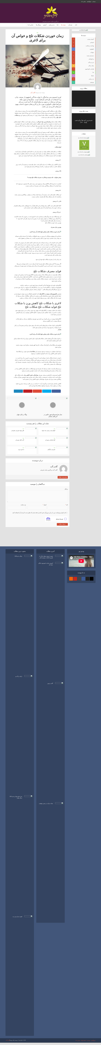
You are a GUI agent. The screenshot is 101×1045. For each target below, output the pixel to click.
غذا (57, 25)
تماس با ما (83, 1)
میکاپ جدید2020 (18, 556)
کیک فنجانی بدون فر (50, 440)
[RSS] (71, 579)
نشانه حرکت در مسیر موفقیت (46, 803)
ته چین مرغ (21, 449)
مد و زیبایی (51, 25)
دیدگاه (66, 489)
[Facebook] (83, 579)
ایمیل (44, 504)
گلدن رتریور (50, 683)
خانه (76, 25)
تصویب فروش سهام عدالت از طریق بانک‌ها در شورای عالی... (46, 557)
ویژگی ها (38, 25)
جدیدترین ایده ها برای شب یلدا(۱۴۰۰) (83, 121)
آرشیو (44, 25)
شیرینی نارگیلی (51, 449)
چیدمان (93, 1)
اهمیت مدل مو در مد (17, 916)
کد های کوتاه (83, 1040)
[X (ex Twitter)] (87, 579)
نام (66, 504)
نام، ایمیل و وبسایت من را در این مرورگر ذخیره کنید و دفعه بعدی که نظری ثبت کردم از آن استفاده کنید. (39, 512)
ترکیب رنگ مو (19, 676)
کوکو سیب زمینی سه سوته (48, 430)
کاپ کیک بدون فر (20, 440)
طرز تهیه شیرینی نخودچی (17, 430)
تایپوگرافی (89, 1)
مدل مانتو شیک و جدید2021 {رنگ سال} (16, 797)
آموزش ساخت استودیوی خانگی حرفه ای (45, 564)
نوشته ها (63, 25)
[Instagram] (91, 579)
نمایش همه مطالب (62, 477)
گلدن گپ (32, 92)
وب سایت (23, 504)
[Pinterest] (75, 579)
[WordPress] (79, 579)
